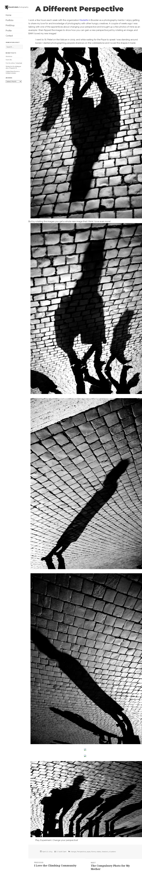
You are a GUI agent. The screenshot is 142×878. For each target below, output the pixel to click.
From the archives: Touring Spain (14, 63)
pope (88, 852)
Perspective (81, 852)
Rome (93, 852)
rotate (99, 852)
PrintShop (10, 25)
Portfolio (9, 20)
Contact (9, 35)
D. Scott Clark (61, 852)
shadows (105, 852)
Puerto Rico (9, 59)
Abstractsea (9, 56)
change (73, 852)
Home (8, 15)
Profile (9, 30)
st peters (112, 852)
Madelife (84, 20)
